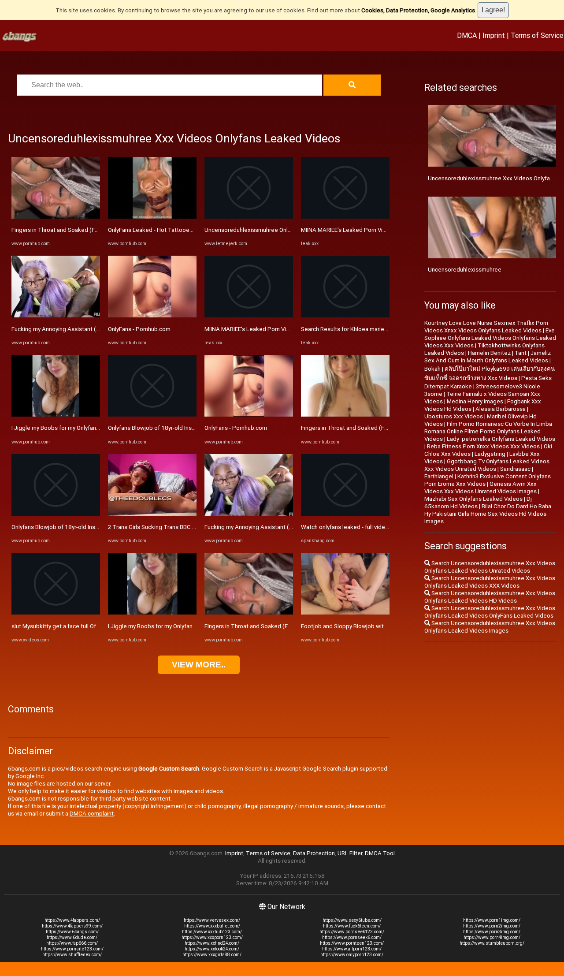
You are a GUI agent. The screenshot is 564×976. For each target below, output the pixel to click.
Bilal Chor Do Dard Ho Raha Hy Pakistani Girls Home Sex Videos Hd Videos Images (487, 514)
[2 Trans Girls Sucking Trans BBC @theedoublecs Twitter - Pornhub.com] (152, 514)
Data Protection (314, 853)
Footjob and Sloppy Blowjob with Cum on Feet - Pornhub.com (381, 626)
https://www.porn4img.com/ (492, 937)
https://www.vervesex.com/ (212, 920)
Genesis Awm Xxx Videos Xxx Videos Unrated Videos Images (480, 487)
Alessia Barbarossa (500, 409)
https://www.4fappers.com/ (72, 920)
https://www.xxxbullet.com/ (212, 926)
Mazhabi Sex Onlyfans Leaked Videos (473, 499)
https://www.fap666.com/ (72, 943)
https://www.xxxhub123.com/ (212, 932)
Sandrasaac (515, 469)
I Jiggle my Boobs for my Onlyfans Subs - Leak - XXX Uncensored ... (98, 428)
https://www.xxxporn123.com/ (212, 937)
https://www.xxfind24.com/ (212, 943)
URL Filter (350, 853)
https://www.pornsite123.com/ (72, 949)
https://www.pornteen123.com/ (352, 943)
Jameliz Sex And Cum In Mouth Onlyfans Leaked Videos (487, 356)
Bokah (432, 369)
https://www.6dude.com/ (72, 937)
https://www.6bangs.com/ (72, 932)
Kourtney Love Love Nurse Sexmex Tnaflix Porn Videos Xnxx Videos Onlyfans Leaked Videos (486, 326)
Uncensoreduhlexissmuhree (464, 269)
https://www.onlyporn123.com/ (351, 954)
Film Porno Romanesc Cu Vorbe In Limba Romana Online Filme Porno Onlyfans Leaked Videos (488, 431)
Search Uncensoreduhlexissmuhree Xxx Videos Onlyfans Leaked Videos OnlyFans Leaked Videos (489, 611)
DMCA (467, 35)
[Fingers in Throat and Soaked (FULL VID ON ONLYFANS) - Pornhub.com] (55, 216)
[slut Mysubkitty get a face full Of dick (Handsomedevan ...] (55, 612)
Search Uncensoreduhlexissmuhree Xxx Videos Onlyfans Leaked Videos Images (489, 626)
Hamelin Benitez (489, 353)
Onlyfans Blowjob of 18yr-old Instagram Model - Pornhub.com (91, 527)
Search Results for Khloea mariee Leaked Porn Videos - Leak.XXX (386, 329)
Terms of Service (537, 35)
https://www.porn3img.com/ (491, 932)
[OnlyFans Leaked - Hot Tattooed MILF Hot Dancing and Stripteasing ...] (152, 216)
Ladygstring (490, 454)
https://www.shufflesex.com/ (72, 954)
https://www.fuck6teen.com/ (352, 926)
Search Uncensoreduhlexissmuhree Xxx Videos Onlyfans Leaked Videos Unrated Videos (489, 566)
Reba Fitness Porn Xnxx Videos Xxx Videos (483, 446)
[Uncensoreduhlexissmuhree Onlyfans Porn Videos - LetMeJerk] (248, 216)
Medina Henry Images (475, 401)
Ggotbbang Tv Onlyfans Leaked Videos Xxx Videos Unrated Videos (486, 465)
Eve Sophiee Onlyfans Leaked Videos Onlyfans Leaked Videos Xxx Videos (490, 338)
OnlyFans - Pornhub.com (139, 329)
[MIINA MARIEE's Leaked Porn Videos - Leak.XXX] (248, 315)
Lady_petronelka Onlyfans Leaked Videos (501, 439)
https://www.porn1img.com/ (491, 920)
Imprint (493, 35)
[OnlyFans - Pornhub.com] (152, 315)
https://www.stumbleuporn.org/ (492, 943)
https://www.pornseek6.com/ (352, 937)
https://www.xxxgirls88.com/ (211, 954)
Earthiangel (438, 476)
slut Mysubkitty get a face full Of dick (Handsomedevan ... (86, 626)
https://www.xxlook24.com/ (212, 949)
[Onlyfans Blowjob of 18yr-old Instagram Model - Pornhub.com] (55, 514)
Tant (521, 353)
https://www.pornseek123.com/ (351, 932)
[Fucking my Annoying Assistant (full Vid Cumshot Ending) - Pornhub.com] (55, 315)
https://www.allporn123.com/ (352, 949)
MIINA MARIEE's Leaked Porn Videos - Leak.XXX (266, 329)
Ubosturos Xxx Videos (453, 416)
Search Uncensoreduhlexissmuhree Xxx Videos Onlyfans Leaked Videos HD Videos (489, 596)
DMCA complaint (92, 813)
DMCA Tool (380, 853)
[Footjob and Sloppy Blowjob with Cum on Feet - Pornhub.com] (345, 612)
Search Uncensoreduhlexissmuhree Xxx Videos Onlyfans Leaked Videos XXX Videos (489, 581)
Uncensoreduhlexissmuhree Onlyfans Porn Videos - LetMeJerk (286, 230)
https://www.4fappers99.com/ (72, 926)
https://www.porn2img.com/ (491, 926)
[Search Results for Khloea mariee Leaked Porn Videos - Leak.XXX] (345, 315)
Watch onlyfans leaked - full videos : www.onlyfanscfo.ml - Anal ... (385, 527)
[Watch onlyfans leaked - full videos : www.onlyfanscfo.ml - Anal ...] (345, 514)
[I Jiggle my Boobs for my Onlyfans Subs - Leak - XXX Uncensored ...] (55, 414)
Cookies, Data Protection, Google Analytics (418, 10)
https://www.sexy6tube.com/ (352, 920)
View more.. (199, 664)
